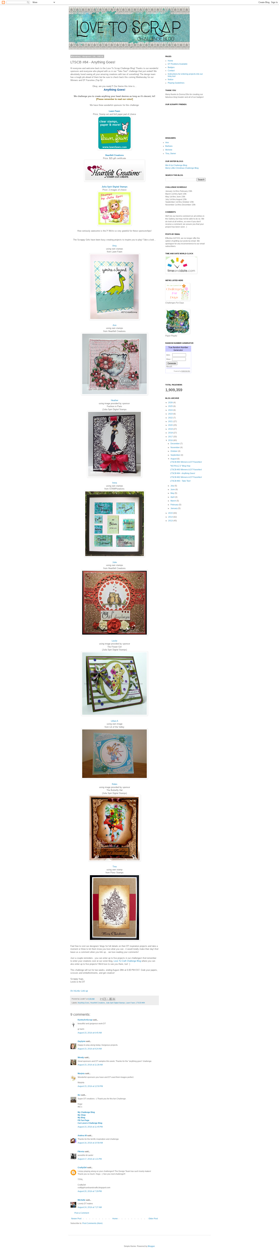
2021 (170, 421)
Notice (170, 79)
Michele (168, 150)
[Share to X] (107, 999)
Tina (115, 866)
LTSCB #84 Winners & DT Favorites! (186, 462)
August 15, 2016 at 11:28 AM (90, 1065)
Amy (114, 245)
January (174, 508)
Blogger (151, 1246)
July (172, 486)
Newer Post (76, 1218)
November (175, 447)
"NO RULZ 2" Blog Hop (180, 466)
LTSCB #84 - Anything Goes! (182, 473)
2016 (170, 440)
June (172, 489)
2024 (170, 410)
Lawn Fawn (114, 111)
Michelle (81, 1200)
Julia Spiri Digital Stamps (114, 187)
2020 (170, 425)
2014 (170, 517)
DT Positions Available (177, 64)
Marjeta (81, 1073)
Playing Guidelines (176, 83)
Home (115, 1218)
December (175, 443)
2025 (170, 406)
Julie (114, 562)
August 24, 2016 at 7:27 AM (90, 1207)
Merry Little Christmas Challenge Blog (182, 168)
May (172, 493)
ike (79, 1095)
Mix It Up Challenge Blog (176, 165)
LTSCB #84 (140, 1003)
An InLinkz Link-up (79, 991)
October (174, 451)
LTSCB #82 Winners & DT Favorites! (186, 477)
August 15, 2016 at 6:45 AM (90, 1033)
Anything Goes (83, 1003)
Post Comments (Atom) (92, 1223)
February (174, 505)
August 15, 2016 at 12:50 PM (90, 1086)
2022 (170, 418)
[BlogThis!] (104, 999)
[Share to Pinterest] (113, 999)
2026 (170, 402)
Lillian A (114, 721)
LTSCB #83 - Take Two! (180, 481)
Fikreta (81, 1151)
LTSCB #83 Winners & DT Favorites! (186, 469)
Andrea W (82, 1135)
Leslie (114, 641)
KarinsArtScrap (85, 1020)
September (175, 455)
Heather (114, 400)
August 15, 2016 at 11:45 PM (90, 1127)
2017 (170, 437)
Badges (171, 67)
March (173, 501)
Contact (171, 70)
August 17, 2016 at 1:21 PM (90, 1159)
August (173, 459)
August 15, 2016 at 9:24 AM (90, 1049)
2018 (170, 433)
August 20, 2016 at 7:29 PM (90, 1191)
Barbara (168, 146)
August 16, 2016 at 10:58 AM (90, 1143)
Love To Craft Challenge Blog (127, 961)
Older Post (153, 1218)
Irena (114, 483)
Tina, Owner (170, 153)
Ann (114, 325)
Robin (114, 784)
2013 (170, 521)
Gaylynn (81, 1041)
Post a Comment (81, 1213)
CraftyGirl (82, 1167)
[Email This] (101, 999)
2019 (170, 429)
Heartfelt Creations (114, 155)
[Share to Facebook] (110, 999)
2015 (170, 513)
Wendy (81, 1057)
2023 (170, 414)
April (172, 497)
